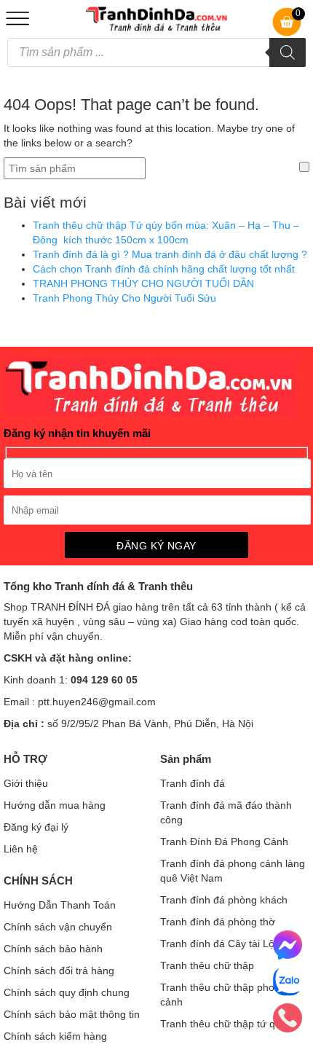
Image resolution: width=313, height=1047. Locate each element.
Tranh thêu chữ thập (207, 965)
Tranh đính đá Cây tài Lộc (220, 943)
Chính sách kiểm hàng (55, 1036)
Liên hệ (21, 849)
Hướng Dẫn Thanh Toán (60, 905)
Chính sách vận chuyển (58, 927)
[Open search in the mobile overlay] (156, 52)
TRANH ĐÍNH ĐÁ (70, 607)
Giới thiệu (26, 783)
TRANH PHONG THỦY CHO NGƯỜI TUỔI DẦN (143, 283)
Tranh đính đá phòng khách (224, 900)
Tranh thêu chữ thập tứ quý (223, 1024)
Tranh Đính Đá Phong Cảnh (224, 841)
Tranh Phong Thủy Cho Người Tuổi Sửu (124, 298)
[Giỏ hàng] (286, 33)
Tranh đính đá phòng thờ (217, 922)
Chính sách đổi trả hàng (59, 970)
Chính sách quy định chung (67, 992)
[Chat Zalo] (289, 981)
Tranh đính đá (192, 783)
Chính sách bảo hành (53, 948)
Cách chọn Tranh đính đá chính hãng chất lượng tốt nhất (164, 269)
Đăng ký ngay (156, 546)
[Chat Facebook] (289, 945)
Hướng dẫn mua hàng (55, 805)
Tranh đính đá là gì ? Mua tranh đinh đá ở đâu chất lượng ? (170, 254)
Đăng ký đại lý (36, 827)
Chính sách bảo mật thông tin (72, 1014)
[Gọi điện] (289, 1017)
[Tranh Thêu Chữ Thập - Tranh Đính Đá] (156, 28)
